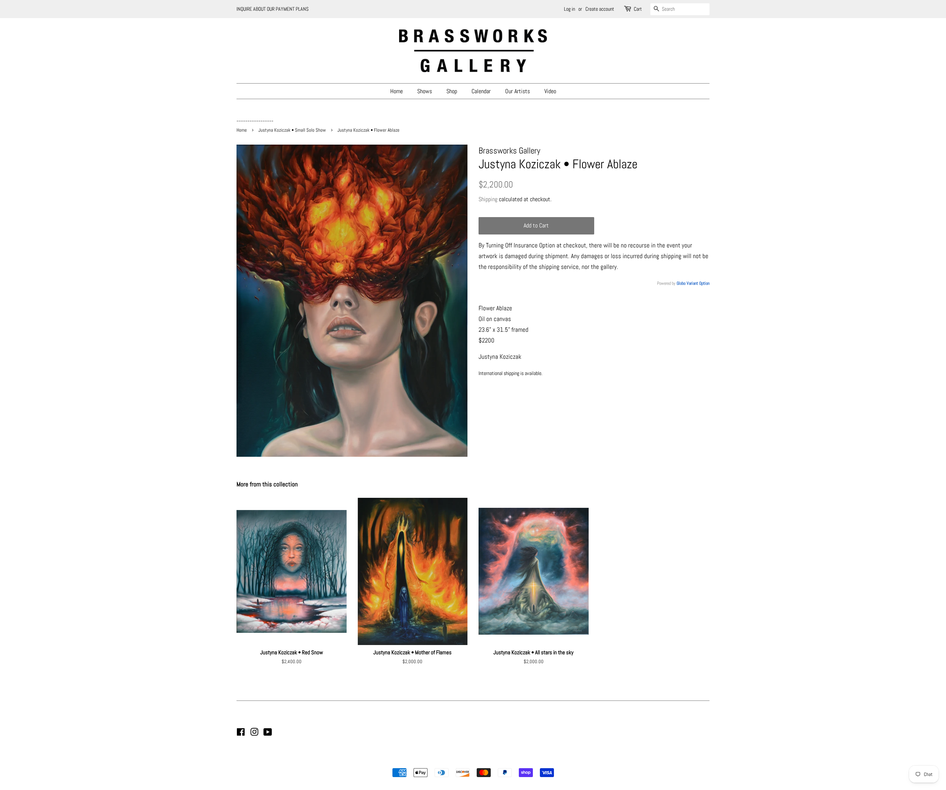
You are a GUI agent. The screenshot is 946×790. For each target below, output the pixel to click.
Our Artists (517, 91)
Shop (451, 91)
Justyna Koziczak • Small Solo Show (292, 130)
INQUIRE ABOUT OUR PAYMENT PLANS (272, 9)
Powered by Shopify (510, 759)
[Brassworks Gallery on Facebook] (240, 733)
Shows (424, 91)
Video (550, 91)
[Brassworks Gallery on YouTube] (267, 733)
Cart (638, 9)
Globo (681, 283)
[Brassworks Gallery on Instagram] (254, 733)
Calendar (481, 91)
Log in (569, 9)
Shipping (488, 199)
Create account (599, 9)
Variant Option (698, 283)
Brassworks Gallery (472, 759)
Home (396, 91)
